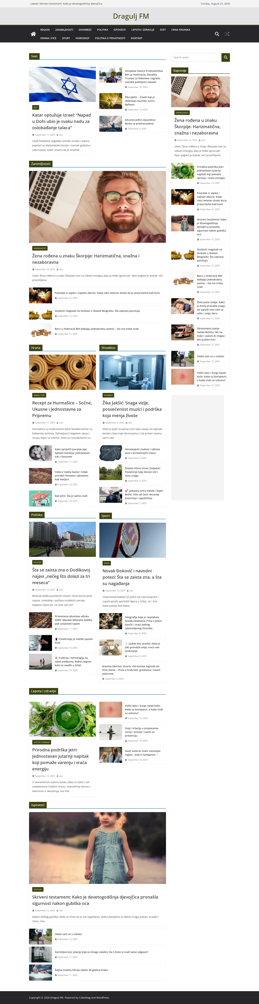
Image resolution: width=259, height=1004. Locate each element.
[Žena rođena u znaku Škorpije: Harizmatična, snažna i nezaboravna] (97, 207)
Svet (163, 29)
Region (45, 29)
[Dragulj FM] (33, 34)
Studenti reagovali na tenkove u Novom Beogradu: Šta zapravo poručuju (97, 310)
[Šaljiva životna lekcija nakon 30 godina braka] (40, 972)
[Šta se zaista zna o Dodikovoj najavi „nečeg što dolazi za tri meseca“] (62, 539)
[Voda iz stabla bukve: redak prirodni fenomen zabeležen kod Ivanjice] (40, 478)
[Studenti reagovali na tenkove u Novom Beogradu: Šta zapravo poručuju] (40, 313)
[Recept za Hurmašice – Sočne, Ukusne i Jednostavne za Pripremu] (62, 372)
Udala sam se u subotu (68, 934)
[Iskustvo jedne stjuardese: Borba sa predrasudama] (110, 124)
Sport (66, 38)
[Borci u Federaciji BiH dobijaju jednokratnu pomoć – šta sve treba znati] (40, 331)
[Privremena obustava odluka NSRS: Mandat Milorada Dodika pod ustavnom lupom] (40, 622)
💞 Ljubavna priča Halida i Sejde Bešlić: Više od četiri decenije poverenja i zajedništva (144, 494)
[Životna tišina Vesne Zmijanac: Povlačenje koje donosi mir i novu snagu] (110, 474)
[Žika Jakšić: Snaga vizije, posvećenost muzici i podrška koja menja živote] (132, 372)
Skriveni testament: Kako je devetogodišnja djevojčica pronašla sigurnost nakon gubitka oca (95, 900)
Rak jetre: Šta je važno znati (71, 496)
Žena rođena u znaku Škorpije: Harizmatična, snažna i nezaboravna (85, 259)
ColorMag (84, 997)
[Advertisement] (197, 448)
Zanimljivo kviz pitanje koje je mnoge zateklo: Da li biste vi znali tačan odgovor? (101, 952)
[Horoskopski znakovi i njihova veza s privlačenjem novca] (110, 453)
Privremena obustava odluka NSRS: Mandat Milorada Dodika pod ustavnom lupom (73, 620)
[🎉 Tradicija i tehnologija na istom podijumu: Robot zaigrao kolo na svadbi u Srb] (40, 664)
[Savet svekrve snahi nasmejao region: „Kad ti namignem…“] (110, 755)
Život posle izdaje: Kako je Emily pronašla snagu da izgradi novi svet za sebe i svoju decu (211, 308)
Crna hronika (180, 29)
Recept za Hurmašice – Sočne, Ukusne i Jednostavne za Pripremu (62, 409)
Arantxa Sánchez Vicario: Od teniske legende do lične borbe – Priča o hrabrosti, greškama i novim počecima (131, 670)
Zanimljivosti (64, 29)
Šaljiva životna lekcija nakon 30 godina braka (81, 970)
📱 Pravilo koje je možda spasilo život (74, 640)
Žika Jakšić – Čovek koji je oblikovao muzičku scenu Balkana (140, 100)
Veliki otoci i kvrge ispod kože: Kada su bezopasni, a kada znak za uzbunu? (144, 709)
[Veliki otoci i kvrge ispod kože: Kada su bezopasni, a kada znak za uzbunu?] (110, 712)
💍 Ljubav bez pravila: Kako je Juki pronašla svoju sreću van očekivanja (142, 647)
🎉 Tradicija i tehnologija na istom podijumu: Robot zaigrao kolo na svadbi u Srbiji (73, 661)
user (61, 422)
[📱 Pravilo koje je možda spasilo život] (40, 643)
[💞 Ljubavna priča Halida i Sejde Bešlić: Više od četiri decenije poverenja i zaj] (110, 497)
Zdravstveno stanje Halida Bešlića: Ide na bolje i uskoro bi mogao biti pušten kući (211, 334)
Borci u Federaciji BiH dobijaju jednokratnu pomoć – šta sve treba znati (97, 328)
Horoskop (83, 38)
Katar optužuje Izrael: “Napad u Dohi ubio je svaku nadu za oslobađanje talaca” (61, 121)
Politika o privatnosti (110, 38)
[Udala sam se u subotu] (40, 936)
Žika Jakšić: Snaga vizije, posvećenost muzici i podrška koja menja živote (132, 409)
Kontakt (136, 38)
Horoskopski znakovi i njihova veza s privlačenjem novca (142, 451)
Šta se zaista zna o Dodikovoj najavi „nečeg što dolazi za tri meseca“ (61, 576)
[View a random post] (227, 34)
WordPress (102, 997)
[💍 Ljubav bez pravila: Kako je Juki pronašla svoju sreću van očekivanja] (110, 650)
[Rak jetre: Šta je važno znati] (40, 498)
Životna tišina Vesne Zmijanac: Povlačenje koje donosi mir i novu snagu (143, 472)
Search (225, 57)
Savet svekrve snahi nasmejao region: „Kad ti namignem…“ (142, 752)
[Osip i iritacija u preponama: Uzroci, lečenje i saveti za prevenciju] (110, 734)
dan (61, 134)
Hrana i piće (48, 38)
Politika (102, 29)
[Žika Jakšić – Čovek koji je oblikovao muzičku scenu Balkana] (110, 103)
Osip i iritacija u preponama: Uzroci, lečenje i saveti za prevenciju (142, 732)
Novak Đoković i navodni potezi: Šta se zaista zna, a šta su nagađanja (132, 577)
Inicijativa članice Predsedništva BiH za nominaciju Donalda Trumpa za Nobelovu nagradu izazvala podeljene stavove (144, 76)
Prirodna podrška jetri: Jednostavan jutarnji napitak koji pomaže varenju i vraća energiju (60, 759)
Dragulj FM (131, 16)
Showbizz (85, 29)
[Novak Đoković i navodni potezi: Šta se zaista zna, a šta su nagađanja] (132, 540)
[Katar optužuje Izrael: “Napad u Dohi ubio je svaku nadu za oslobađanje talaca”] (62, 84)
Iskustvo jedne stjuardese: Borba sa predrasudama (140, 121)
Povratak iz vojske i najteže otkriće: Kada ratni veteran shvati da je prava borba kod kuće (107, 293)
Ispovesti (120, 29)
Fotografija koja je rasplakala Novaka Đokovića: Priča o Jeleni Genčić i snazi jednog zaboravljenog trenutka (143, 622)
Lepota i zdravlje (142, 29)
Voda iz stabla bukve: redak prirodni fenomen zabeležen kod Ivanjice (71, 475)
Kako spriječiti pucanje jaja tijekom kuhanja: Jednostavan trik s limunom (72, 453)
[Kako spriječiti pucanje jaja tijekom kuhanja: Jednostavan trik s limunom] (40, 455)
